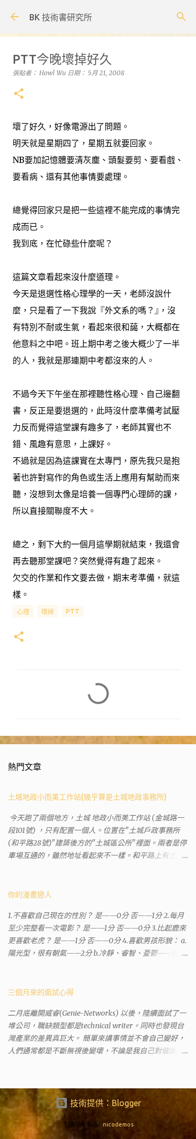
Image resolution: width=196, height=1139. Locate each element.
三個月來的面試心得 (41, 992)
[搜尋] (181, 16)
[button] (19, 94)
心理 (23, 611)
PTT (72, 611)
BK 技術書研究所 (60, 17)
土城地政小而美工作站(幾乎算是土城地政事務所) (87, 797)
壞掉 (47, 611)
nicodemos (118, 1124)
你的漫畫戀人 (30, 894)
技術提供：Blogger (104, 1103)
